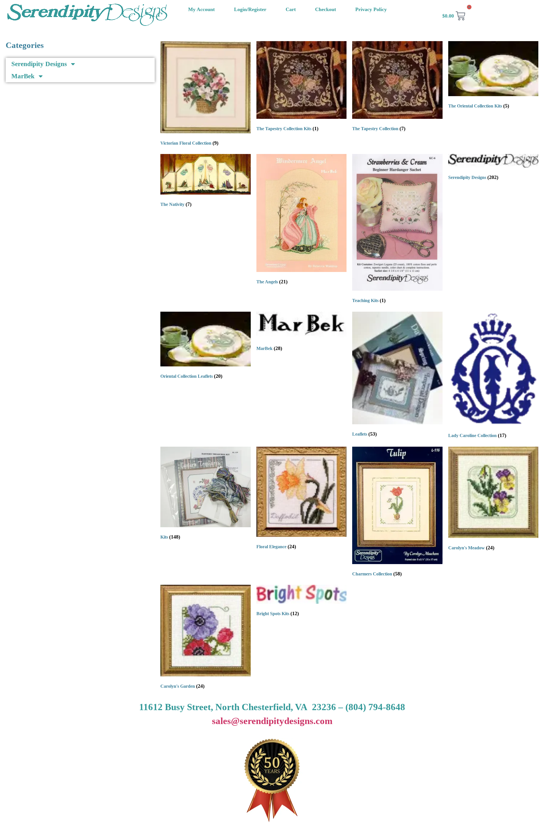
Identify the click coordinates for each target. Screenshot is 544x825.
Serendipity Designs (39, 63)
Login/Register (250, 9)
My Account (201, 9)
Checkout (325, 9)
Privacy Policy (371, 9)
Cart (291, 9)
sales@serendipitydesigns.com (272, 721)
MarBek (23, 76)
